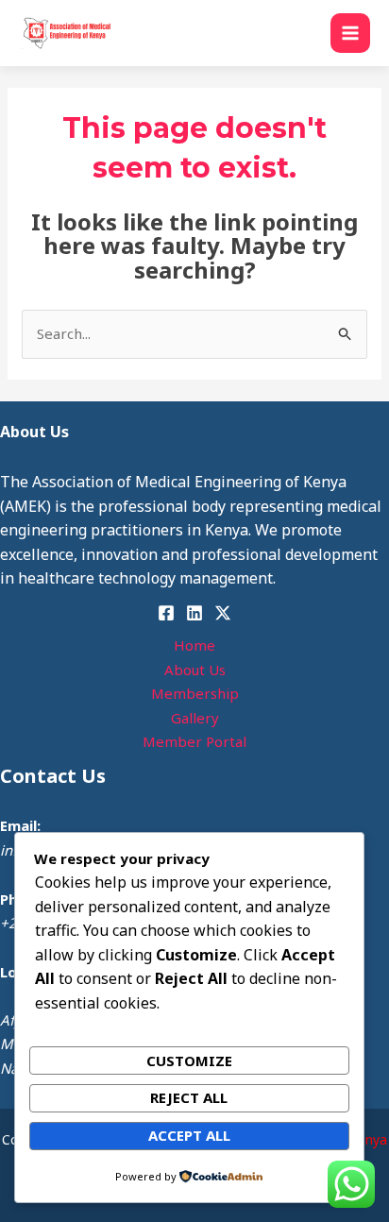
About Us (195, 669)
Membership (195, 693)
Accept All (189, 1135)
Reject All (189, 1097)
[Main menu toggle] (350, 33)
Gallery (195, 717)
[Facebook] (166, 612)
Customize (189, 1060)
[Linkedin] (194, 612)
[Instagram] (222, 612)
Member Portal (194, 741)
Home (194, 645)
